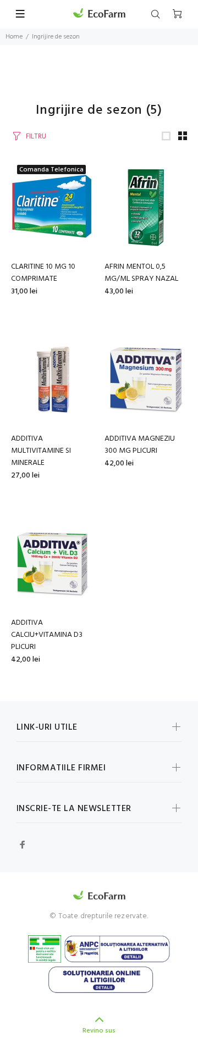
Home (14, 36)
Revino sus (99, 1030)
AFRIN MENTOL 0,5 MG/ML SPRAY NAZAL (141, 272)
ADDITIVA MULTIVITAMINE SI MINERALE (41, 450)
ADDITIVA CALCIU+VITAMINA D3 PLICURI (46, 635)
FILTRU (36, 136)
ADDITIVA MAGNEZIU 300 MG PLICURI (140, 444)
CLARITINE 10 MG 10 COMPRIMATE (43, 272)
